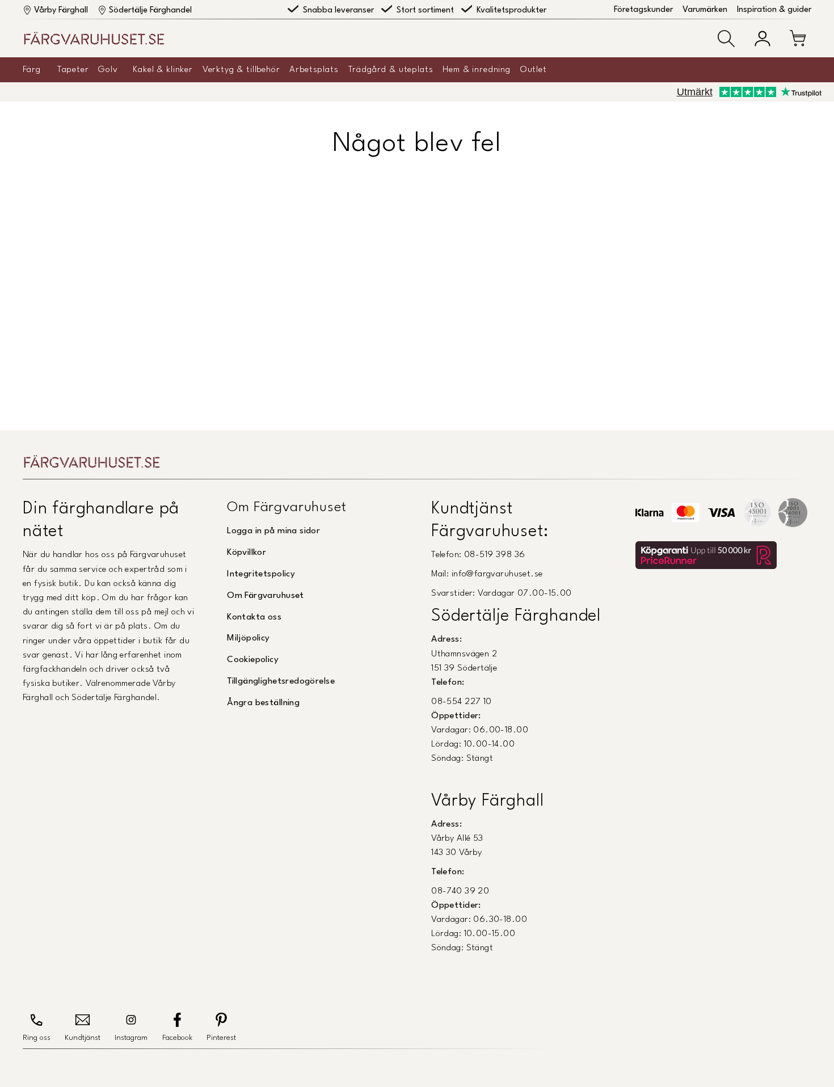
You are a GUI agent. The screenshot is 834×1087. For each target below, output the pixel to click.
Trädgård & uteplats (390, 69)
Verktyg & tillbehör (241, 69)
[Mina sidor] (762, 38)
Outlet (533, 69)
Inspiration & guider (774, 10)
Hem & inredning (477, 69)
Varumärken (705, 10)
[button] (726, 38)
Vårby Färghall (61, 10)
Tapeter (73, 69)
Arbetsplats (313, 69)
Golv (107, 69)
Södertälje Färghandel (150, 10)
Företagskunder (643, 10)
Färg (31, 69)
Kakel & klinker (163, 69)
